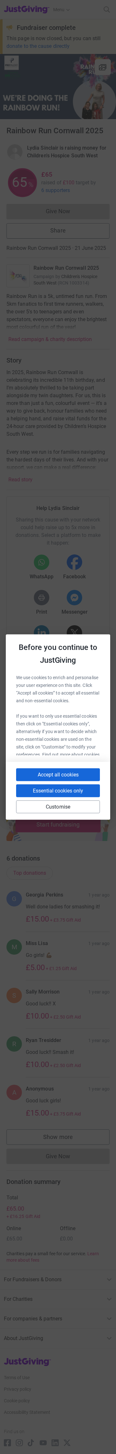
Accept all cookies (58, 775)
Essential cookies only (58, 791)
